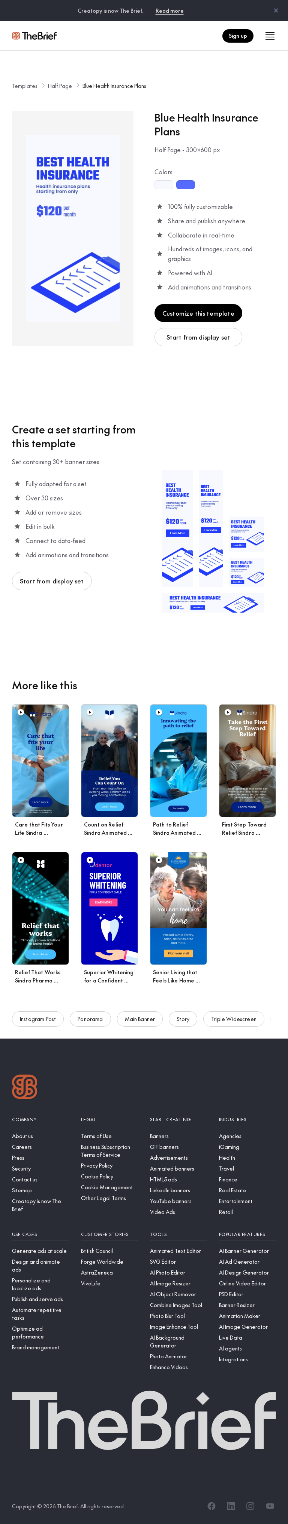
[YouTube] (270, 1506)
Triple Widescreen (233, 1018)
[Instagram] (250, 1506)
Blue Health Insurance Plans (114, 85)
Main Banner (140, 1018)
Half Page (60, 85)
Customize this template (198, 313)
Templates (25, 85)
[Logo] (25, 1087)
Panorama (90, 1018)
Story (183, 1018)
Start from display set (198, 337)
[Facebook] (212, 1506)
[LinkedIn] (231, 1506)
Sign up (238, 35)
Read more (170, 10)
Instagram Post (38, 1018)
